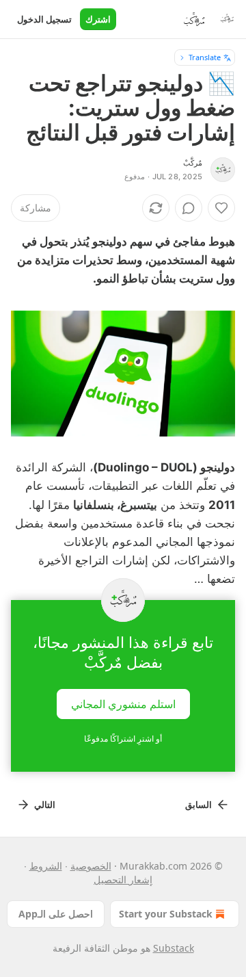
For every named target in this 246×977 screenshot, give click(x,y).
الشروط (45, 865)
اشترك (98, 19)
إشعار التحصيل (123, 879)
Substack (173, 947)
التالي (44, 804)
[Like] (221, 208)
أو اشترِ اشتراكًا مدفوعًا (123, 738)
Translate (205, 57)
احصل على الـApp (55, 913)
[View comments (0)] (188, 208)
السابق (198, 804)
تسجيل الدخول (44, 19)
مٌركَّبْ (192, 163)
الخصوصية (90, 865)
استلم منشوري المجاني (123, 703)
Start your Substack (166, 913)
